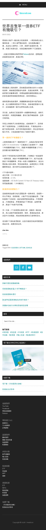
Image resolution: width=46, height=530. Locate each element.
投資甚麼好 (15, 248)
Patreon (26, 54)
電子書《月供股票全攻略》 (12, 384)
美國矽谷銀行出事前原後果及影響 (15, 305)
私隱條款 (5, 444)
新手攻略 (22, 248)
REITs (4, 488)
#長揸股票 (35, 332)
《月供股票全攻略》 (9, 505)
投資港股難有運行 (9, 294)
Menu (24, 5)
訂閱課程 (5, 428)
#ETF (27, 332)
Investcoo (30, 522)
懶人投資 (5, 456)
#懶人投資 (20, 335)
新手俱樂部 (6, 454)
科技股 (4, 493)
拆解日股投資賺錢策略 (10, 283)
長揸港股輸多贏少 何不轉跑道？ (14, 289)
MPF (3, 473)
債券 (3, 476)
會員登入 (5, 423)
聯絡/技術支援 (7, 440)
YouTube (5, 406)
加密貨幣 (5, 495)
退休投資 (29, 248)
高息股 (4, 471)
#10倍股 (21, 332)
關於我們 (5, 437)
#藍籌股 (12, 335)
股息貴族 (5, 490)
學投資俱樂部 (6, 411)
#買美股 (5, 332)
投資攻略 (5, 459)
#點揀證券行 (30, 335)
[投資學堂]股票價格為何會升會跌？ (15, 300)
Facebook (5, 408)
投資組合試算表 (8, 389)
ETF (3, 468)
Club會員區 (6, 425)
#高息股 (13, 332)
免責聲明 (5, 442)
